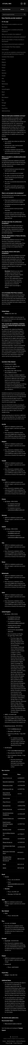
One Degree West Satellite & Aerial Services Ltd (7, 858)
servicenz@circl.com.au (11, 372)
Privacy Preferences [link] (17, 1043)
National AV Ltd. (7, 805)
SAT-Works (7, 501)
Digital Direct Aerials (10, 726)
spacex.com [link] (22, 1038)
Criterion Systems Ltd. (8, 818)
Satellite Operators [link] (11, 1041)
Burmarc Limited (7, 829)
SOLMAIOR (7, 940)
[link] (6, 3)
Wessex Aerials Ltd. (7, 842)
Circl (19, 384)
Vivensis (7, 876)
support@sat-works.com (14, 627)
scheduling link (18, 385)
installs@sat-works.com (14, 505)
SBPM (6, 714)
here (21, 243)
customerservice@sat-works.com (16, 510)
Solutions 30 (8, 964)
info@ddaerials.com (16, 729)
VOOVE (4, 868)
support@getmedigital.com (18, 750)
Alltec (6, 913)
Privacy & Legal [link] (9, 1043)
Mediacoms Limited (8, 785)
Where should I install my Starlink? (13, 1023)
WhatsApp (10, 886)
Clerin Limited (6, 798)
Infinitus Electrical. (7, 809)
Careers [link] (4, 1041)
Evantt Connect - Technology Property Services (8, 824)
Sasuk (4, 864)
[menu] (24, 3)
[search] (24, 14)
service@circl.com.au (10, 368)
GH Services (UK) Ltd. (8, 789)
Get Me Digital (8, 747)
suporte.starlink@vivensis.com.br (16, 884)
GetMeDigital (6, 838)
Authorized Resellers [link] (20, 1041)
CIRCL (14, 364)
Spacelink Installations (8, 781)
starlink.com (5, 127)
